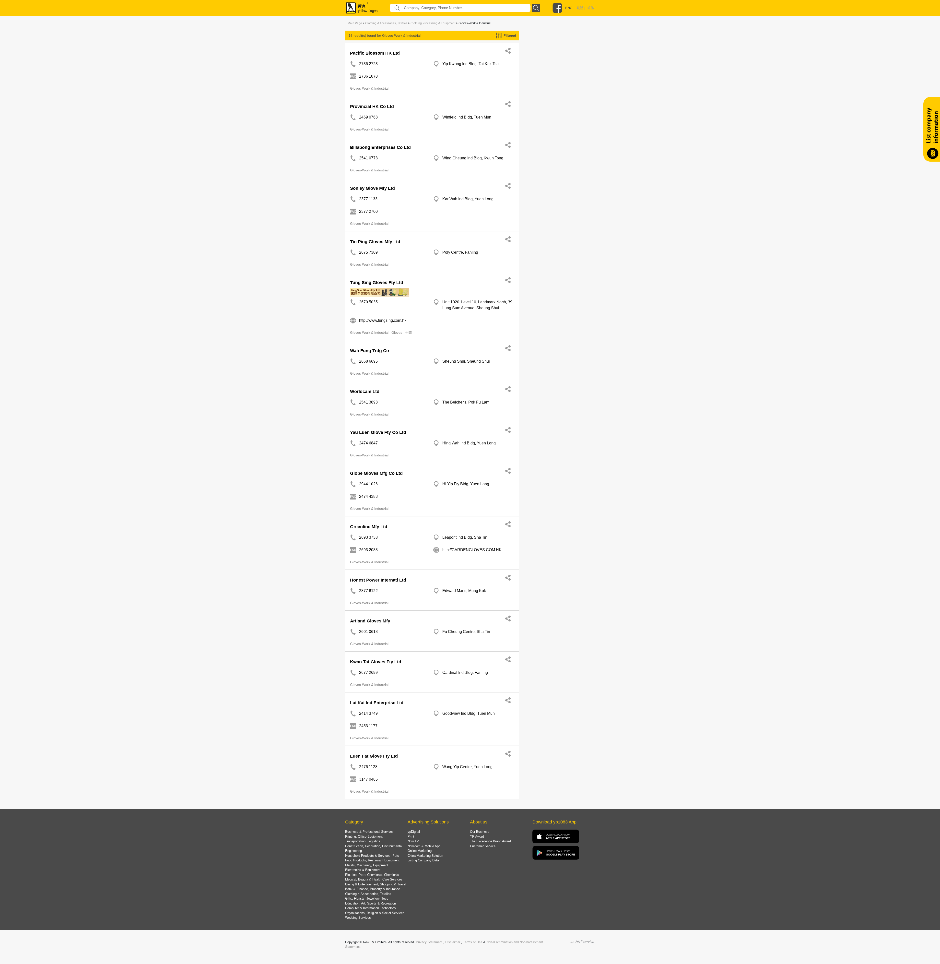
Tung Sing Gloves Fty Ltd (376, 282)
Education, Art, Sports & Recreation (370, 903)
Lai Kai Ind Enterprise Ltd (376, 702)
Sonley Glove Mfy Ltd (372, 188)
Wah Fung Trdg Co (369, 350)
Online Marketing (420, 851)
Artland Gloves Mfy (370, 621)
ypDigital (414, 831)
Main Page (355, 23)
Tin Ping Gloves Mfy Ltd (375, 241)
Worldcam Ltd (364, 391)
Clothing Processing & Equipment (433, 23)
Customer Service (482, 846)
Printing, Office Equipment (364, 836)
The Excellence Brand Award (490, 841)
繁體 (579, 8)
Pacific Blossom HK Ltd (375, 53)
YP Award (477, 836)
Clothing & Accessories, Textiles (386, 23)
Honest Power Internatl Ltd (378, 580)
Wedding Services (358, 917)
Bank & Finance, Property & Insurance (372, 889)
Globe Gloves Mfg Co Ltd (376, 473)
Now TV (413, 841)
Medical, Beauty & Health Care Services (373, 879)
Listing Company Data (423, 860)
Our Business (479, 831)
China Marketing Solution (425, 855)
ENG (569, 8)
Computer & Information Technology (370, 908)
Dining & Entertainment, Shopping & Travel (375, 884)
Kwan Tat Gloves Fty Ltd (375, 661)
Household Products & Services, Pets (372, 855)
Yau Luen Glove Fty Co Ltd (378, 432)
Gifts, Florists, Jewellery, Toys (366, 898)
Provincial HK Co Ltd (372, 106)
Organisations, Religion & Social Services (374, 913)
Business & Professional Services (369, 831)
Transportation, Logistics (362, 841)
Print (411, 836)
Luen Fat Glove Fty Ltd (374, 756)
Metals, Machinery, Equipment (366, 865)
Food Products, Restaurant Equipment (372, 860)
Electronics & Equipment (362, 870)
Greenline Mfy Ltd (368, 526)
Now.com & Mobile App (424, 846)
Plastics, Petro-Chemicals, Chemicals (372, 875)
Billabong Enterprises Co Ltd (380, 147)
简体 (590, 8)
